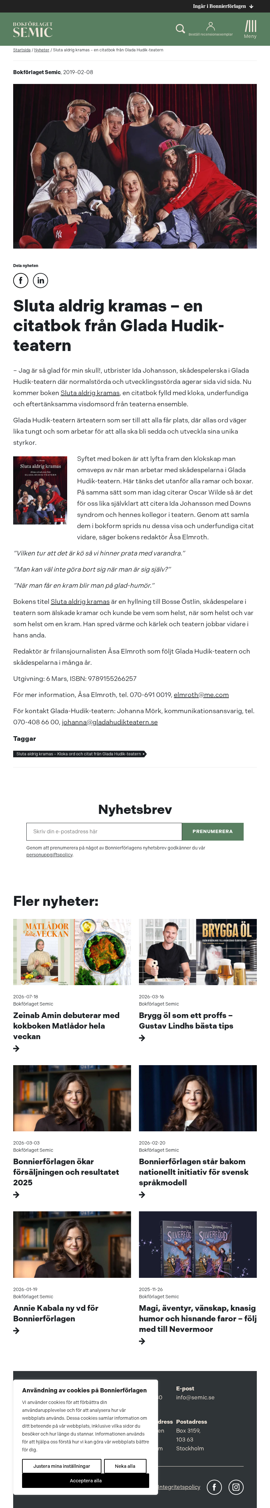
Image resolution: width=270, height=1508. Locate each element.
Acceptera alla (86, 1480)
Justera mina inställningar (61, 1466)
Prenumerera (213, 831)
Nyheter (41, 50)
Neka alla (125, 1466)
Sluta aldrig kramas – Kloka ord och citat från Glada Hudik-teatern (78, 754)
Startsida (22, 50)
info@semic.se (195, 1397)
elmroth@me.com (201, 695)
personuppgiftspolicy (49, 854)
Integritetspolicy (179, 1487)
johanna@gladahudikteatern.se (110, 722)
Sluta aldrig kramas (90, 393)
